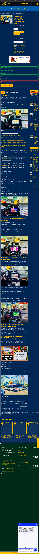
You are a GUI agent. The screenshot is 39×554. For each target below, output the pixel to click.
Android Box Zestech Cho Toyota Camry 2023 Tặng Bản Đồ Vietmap (32, 436)
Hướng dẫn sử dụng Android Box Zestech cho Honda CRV (13, 140)
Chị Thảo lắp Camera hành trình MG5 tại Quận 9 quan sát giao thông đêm (35, 153)
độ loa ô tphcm (20, 470)
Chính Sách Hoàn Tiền (21, 456)
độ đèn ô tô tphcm (21, 469)
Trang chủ (2, 13)
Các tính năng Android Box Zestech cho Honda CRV (12, 137)
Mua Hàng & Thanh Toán (22, 455)
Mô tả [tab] (2, 92)
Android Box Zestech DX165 (6, 160)
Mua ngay (16, 34)
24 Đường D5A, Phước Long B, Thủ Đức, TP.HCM (20, 8)
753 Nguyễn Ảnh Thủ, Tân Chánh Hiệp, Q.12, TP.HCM (20, 9)
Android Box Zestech (20, 13)
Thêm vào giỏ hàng (18, 31)
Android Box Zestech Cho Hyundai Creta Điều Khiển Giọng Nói (6, 436)
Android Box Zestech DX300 (6, 165)
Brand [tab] (6, 92)
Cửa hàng (7, 13)
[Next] (38, 432)
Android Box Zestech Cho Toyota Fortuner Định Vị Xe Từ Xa (19, 436)
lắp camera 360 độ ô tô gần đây (23, 462)
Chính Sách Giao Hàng (21, 453)
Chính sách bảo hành (21, 450)
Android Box (12, 13)
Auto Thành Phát (23, 406)
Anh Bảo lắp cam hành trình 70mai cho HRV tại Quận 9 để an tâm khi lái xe (35, 160)
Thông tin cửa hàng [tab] (14, 92)
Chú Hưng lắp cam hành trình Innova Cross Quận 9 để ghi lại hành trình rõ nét (35, 175)
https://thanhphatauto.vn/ (9, 470)
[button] (37, 4)
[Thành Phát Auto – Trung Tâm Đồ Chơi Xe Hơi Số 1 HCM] (6, 4)
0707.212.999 (16, 38)
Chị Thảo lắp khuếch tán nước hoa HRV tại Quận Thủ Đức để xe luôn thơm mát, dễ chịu (35, 167)
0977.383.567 (20, 37)
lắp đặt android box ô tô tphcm (23, 461)
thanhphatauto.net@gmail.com (9, 471)
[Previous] (1, 432)
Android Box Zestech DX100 (6, 158)
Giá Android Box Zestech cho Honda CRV (10, 133)
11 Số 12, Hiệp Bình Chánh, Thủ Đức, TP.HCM (20, 7)
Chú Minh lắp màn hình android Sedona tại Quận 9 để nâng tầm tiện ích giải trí (35, 183)
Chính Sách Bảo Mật (21, 452)
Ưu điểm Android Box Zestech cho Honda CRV (11, 135)
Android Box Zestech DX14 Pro (6, 169)
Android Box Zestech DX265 (6, 161)
